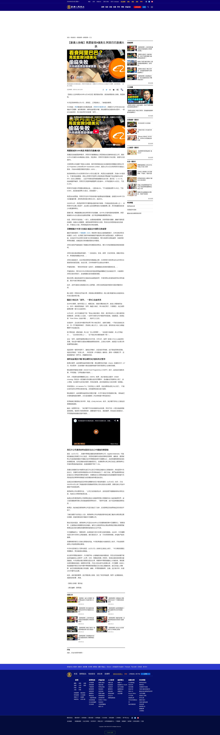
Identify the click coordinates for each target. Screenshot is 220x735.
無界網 (129, 721)
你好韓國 (130, 687)
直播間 (107, 674)
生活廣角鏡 (131, 682)
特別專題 (130, 203)
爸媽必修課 (111, 693)
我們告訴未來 (131, 206)
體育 (85, 685)
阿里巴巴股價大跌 (100, 107)
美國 (75, 685)
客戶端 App (126, 717)
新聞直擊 (85, 37)
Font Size (117, 89)
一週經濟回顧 (92, 697)
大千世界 (130, 695)
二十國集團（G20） (85, 233)
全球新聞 (91, 682)
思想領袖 (100, 691)
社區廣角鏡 (92, 700)
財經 (80, 687)
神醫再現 (120, 691)
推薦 (114, 7)
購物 (141, 1)
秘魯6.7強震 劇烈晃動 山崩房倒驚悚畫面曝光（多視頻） (145, 63)
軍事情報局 (101, 695)
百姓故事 (141, 704)
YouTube (152, 1)
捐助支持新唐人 (118, 674)
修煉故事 (141, 708)
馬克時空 (100, 702)
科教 (80, 689)
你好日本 (130, 684)
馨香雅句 (110, 689)
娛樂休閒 (131, 680)
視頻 (106, 7)
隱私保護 (91, 717)
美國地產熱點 (111, 697)
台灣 (80, 685)
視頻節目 (73, 37)
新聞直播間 (137, 7)
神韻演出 (76, 699)
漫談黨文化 (142, 706)
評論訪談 (128, 7)
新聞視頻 (92, 680)
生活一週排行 (131, 161)
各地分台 (99, 1)
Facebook (146, 1)
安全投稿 (104, 717)
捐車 (137, 1)
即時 (118, 7)
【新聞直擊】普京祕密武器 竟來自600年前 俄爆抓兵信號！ (86, 609)
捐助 (133, 1)
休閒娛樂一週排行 (133, 120)
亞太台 (109, 667)
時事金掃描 (101, 687)
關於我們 (77, 717)
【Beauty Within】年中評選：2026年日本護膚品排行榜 (145, 138)
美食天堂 (130, 689)
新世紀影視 (136, 721)
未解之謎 (110, 682)
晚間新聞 (91, 689)
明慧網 (118, 721)
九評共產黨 (142, 693)
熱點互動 (100, 684)
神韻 (89, 1)
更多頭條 (150, 83)
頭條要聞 (76, 693)
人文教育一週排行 (133, 147)
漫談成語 (110, 691)
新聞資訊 (82, 674)
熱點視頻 (82, 693)
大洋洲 (90, 667)
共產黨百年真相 (131, 209)
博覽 (122, 7)
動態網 (124, 721)
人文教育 (111, 680)
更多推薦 (150, 115)
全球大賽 (82, 699)
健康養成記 (121, 689)
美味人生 (130, 691)
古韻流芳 (110, 687)
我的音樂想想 (132, 704)
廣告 (128, 1)
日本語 (140, 667)
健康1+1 (120, 682)
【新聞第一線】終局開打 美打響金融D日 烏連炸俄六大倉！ (86, 599)
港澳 (80, 683)
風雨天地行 (142, 700)
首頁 (68, 37)
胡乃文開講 (121, 687)
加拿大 (80, 667)
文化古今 (110, 695)
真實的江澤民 (142, 695)
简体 (107, 1)
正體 (104, 1)
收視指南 (84, 717)
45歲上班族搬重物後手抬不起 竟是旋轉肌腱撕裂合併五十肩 (145, 186)
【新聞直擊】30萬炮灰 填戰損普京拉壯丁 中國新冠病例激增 (116, 599)
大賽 (93, 1)
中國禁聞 (91, 687)
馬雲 (76, 107)
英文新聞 (123, 1)
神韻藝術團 (78, 721)
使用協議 (97, 717)
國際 (75, 683)
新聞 (102, 7)
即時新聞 (76, 695)
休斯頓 (95, 667)
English (121, 667)
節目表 (99, 674)
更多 (142, 721)
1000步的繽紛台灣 (132, 701)
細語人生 (100, 706)
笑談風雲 (110, 684)
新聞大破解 (101, 693)
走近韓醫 (120, 693)
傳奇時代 (141, 684)
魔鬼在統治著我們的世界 (134, 213)
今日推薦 (130, 87)
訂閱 (145, 674)
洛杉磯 (85, 667)
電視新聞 (79, 37)
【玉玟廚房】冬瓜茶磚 (144, 123)
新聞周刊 (91, 693)
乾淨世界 (93, 721)
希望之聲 (100, 721)
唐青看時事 (101, 697)
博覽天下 (76, 697)
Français (127, 667)
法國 (99, 667)
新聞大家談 (101, 682)
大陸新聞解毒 (102, 704)
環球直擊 (91, 684)
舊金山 (103, 667)
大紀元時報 (86, 721)
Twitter (149, 1)
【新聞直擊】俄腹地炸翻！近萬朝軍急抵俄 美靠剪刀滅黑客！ (116, 619)
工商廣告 (141, 710)
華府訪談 (91, 695)
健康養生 (121, 680)
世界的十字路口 (102, 700)
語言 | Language (115, 1)
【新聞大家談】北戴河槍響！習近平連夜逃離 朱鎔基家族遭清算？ (145, 56)
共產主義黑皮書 (143, 702)
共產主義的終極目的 (144, 689)
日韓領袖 (71, 229)
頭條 (110, 7)
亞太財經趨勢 (92, 702)
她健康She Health (122, 684)
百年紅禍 (141, 697)
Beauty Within (132, 693)
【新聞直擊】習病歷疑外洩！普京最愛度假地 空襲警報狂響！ (86, 637)
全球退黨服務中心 (109, 721)
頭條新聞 (130, 43)
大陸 (75, 689)
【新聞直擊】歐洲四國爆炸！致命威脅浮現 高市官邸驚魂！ (116, 609)
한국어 (145, 667)
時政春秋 (100, 689)
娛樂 (85, 683)
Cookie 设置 (110, 732)
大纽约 (75, 667)
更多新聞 (150, 143)
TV (144, 7)
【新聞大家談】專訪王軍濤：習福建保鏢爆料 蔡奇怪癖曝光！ (145, 70)
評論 (75, 687)
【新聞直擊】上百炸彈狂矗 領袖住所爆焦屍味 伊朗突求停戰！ (86, 619)
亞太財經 (91, 704)
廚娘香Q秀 (131, 697)
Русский (133, 667)
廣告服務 (111, 717)
